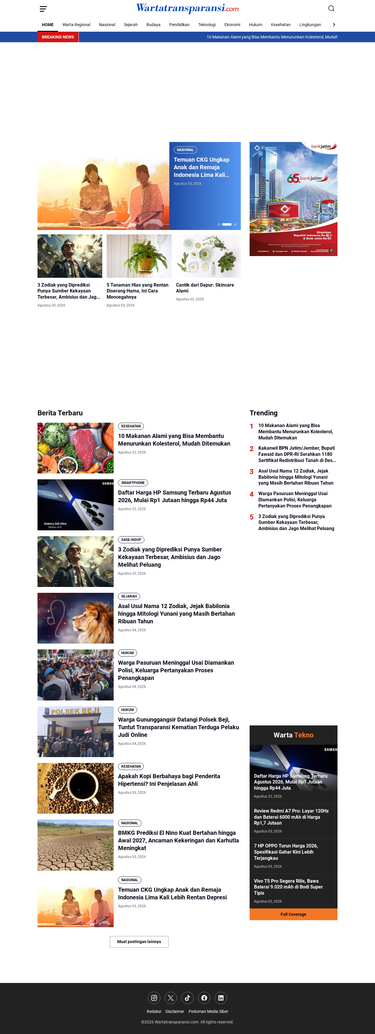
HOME (48, 24)
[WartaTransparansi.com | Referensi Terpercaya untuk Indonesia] (187, 9)
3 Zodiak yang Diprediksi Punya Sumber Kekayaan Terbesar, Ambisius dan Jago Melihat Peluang (68, 291)
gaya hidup (131, 540)
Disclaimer (175, 1011)
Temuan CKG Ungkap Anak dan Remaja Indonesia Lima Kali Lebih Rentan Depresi (202, 167)
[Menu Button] (43, 9)
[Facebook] (204, 998)
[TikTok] (187, 998)
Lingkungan (310, 24)
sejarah (129, 596)
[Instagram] (154, 998)
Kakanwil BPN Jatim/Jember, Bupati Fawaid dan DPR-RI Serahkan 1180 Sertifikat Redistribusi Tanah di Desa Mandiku (296, 454)
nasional (185, 150)
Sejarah (131, 24)
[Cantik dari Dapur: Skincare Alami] (208, 256)
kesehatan (131, 426)
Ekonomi (232, 24)
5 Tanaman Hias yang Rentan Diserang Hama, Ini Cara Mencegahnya (137, 291)
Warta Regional (76, 24)
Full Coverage (293, 914)
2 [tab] (227, 224)
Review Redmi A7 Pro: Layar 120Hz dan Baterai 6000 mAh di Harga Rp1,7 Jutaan (291, 817)
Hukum (255, 24)
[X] (171, 998)
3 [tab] (235, 224)
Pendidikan (179, 24)
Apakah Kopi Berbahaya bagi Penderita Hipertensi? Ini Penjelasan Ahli (169, 780)
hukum (127, 653)
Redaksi (154, 1011)
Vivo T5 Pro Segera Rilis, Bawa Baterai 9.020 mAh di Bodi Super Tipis (288, 887)
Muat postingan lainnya (139, 941)
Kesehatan (281, 24)
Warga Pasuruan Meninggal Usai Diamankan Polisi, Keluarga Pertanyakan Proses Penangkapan (176, 670)
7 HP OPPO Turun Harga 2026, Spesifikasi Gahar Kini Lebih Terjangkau (286, 852)
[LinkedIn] (221, 998)
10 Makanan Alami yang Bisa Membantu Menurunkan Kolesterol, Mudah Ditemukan (249, 37)
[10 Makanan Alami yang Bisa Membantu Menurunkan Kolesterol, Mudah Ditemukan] (76, 448)
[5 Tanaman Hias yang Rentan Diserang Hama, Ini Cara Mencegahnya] (139, 256)
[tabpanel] (139, 186)
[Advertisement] (188, 92)
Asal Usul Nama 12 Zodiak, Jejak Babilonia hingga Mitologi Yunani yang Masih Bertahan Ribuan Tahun (176, 614)
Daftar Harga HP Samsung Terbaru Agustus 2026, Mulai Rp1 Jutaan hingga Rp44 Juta (174, 496)
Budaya (153, 24)
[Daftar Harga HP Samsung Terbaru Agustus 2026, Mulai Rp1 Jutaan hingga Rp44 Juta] (76, 504)
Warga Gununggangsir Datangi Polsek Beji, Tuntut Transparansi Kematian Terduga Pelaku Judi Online (178, 727)
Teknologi (207, 24)
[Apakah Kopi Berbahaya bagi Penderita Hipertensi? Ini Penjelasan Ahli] (76, 788)
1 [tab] (219, 224)
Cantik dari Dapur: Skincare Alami (205, 288)
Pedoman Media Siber (208, 1011)
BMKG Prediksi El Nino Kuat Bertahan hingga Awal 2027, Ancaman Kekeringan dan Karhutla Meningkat (178, 840)
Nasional (107, 24)
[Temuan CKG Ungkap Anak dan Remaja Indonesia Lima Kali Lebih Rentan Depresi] (103, 186)
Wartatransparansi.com (176, 1022)
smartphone (133, 483)
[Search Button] (332, 9)
